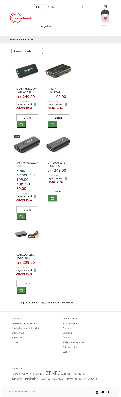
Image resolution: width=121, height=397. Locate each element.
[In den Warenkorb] (21, 124)
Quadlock (81, 379)
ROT (70, 379)
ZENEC (53, 373)
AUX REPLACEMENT (74, 374)
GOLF (93, 379)
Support (66, 351)
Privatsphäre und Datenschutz (26, 328)
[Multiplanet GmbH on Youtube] (103, 392)
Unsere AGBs (18, 332)
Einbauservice (69, 328)
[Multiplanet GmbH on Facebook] (109, 392)
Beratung (67, 332)
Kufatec (45, 379)
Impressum (17, 337)
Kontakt (15, 342)
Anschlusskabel (26, 379)
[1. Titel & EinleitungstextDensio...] (27, 71)
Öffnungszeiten (70, 347)
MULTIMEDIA (35, 374)
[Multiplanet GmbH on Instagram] (97, 392)
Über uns (67, 337)
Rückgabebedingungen (73, 342)
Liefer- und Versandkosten (24, 323)
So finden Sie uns (71, 323)
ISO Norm (59, 379)
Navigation (45, 26)
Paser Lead (18, 374)
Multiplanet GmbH (18, 391)
